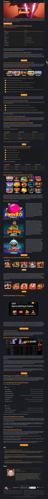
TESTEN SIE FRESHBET (24, 328)
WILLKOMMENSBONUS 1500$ (24, 12)
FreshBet (21, 18)
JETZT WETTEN (24, 373)
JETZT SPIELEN (24, 60)
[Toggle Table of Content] (10, 23)
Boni (14, 1)
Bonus (37, 96)
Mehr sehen (24, 269)
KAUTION (24, 144)
